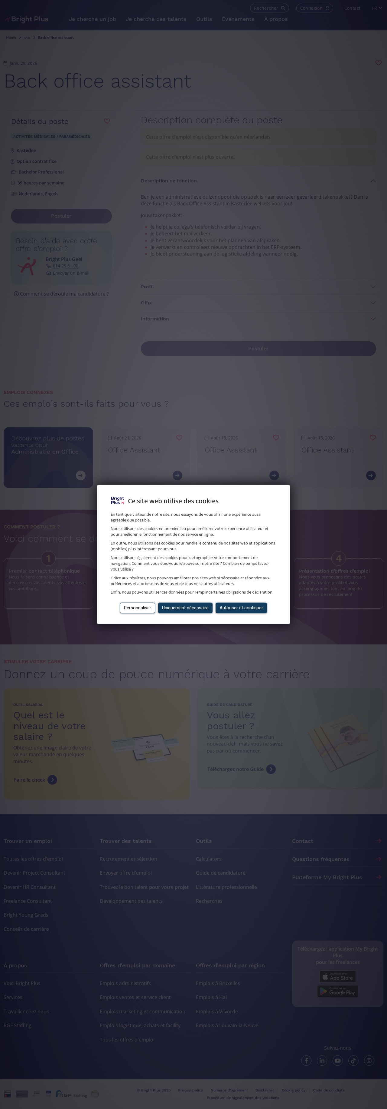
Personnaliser (137, 608)
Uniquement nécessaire (185, 608)
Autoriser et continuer (241, 608)
